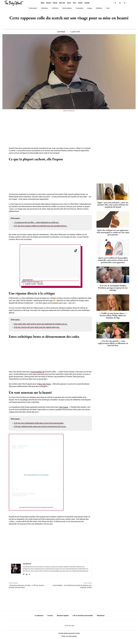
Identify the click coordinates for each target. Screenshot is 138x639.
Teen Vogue (63, 407)
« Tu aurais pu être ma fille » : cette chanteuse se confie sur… (36, 222)
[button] (124, 3)
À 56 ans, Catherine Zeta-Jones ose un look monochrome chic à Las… (40, 426)
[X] (67, 24)
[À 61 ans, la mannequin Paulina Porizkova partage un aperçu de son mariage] (112, 275)
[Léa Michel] (16, 568)
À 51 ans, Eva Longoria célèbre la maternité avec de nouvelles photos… (40, 226)
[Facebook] (115, 3)
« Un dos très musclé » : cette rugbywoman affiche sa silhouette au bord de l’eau (113, 343)
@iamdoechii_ (28, 280)
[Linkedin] (26, 574)
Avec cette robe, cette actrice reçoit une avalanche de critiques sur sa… (41, 324)
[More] (76, 24)
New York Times (44, 384)
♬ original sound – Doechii (33, 284)
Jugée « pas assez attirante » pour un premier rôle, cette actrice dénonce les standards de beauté (112, 204)
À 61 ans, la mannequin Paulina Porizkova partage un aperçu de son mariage (113, 287)
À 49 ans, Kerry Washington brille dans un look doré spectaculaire (39, 423)
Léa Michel (61, 32)
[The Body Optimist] (14, 3)
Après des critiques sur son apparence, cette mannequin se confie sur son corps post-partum (113, 232)
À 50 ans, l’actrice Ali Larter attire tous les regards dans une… (37, 327)
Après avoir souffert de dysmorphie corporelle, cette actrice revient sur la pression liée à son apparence (113, 260)
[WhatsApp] (71, 24)
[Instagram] (120, 3)
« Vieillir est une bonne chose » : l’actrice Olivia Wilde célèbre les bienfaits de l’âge (112, 315)
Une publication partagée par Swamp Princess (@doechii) (36, 507)
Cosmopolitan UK (37, 372)
